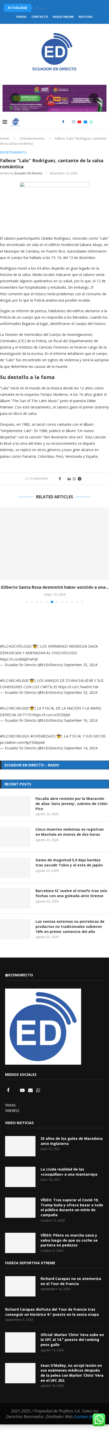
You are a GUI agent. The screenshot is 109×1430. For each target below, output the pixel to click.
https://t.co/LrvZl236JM (51, 714)
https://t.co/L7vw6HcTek (78, 686)
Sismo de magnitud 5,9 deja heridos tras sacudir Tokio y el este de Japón (69, 862)
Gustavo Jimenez (88, 1416)
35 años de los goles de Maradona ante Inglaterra (72, 1141)
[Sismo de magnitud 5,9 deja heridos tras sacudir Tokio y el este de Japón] (15, 868)
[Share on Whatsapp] (74, 478)
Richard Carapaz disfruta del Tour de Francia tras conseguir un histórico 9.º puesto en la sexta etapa (52, 1312)
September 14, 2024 (80, 748)
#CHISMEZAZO (43, 736)
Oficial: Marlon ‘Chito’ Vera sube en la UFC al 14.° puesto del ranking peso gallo (72, 1339)
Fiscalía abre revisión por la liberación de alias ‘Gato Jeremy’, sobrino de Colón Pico (71, 803)
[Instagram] (73, 121)
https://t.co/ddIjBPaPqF (19, 659)
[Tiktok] (96, 121)
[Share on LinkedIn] (69, 478)
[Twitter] (68, 121)
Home (4, 138)
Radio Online (63, 17)
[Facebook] (63, 121)
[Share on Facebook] (60, 478)
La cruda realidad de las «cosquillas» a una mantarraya (69, 1172)
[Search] (103, 121)
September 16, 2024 (80, 720)
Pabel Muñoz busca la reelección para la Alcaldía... (49, 8)
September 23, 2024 (80, 692)
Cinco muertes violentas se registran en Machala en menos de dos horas (69, 832)
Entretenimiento (32, 138)
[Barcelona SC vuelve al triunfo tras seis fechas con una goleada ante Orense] (15, 898)
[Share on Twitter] (64, 478)
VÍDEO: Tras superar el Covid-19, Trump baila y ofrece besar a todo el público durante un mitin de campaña (72, 1207)
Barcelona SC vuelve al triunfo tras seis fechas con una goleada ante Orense (71, 893)
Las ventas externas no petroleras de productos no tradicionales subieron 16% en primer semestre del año (69, 926)
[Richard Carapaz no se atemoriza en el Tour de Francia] (20, 1286)
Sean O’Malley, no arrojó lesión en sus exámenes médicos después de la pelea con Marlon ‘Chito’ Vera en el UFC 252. (72, 1373)
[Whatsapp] (91, 121)
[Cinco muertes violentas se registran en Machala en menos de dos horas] (15, 837)
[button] (37, 8)
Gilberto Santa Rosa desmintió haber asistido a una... (54, 587)
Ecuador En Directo (28, 173)
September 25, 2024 (80, 664)
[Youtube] (79, 121)
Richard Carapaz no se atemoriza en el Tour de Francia (71, 1281)
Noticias (86, 17)
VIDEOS (21, 17)
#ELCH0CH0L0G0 (14, 680)
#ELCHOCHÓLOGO (16, 646)
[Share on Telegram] (79, 478)
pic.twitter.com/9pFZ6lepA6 (22, 742)
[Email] (85, 121)
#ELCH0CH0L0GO (14, 736)
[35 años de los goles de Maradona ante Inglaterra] (20, 1146)
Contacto (39, 17)
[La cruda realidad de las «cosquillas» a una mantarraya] (20, 1177)
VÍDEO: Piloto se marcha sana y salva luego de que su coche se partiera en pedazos (69, 1240)
